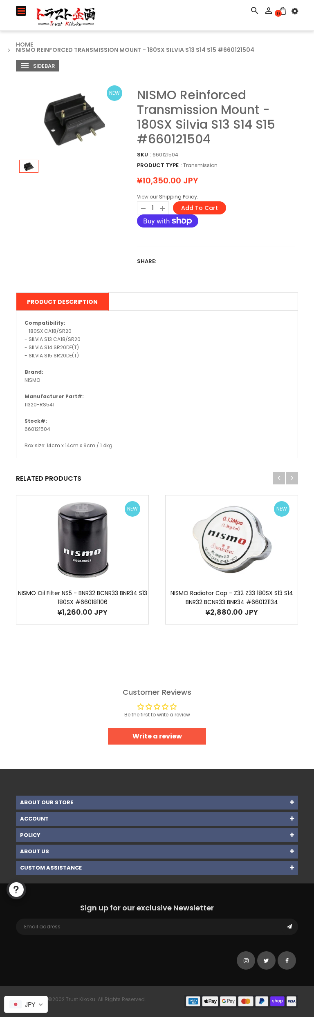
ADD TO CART (241, 992)
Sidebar (43, 66)
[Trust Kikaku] (241, 1000)
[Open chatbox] (16, 889)
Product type (158, 165)
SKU (142, 154)
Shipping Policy (178, 196)
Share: (146, 261)
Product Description (62, 302)
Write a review (157, 736)
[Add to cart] (82, 565)
